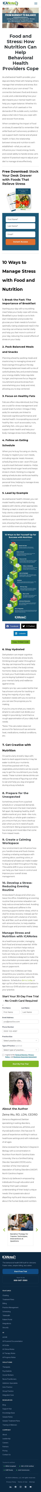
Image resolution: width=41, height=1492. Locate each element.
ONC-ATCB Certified (27, 1466)
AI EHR (5, 1337)
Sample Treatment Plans (11, 1421)
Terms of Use (22, 1482)
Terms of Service (21, 1055)
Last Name (25, 1008)
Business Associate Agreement (25, 1057)
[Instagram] (20, 1487)
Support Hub (7, 1409)
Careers (5, 1443)
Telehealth (6, 1315)
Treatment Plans (8, 1299)
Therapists (6, 1367)
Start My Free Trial (20, 1064)
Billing (5, 1303)
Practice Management (10, 1307)
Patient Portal (7, 1319)
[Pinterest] (25, 1487)
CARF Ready (9, 1470)
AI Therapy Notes (9, 1353)
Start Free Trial (20, 1271)
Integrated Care (8, 1395)
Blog (4, 1405)
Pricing (5, 1451)
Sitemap (32, 1482)
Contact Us (7, 1455)
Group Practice (8, 1391)
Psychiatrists (7, 1371)
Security (6, 1327)
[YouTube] (30, 1487)
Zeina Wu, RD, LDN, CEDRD (20, 1114)
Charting (6, 1295)
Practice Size (7, 1036)
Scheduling (7, 1311)
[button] (4, 1230)
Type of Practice (12, 1046)
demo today (27, 980)
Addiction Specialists (10, 1383)
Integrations (7, 1323)
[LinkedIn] (10, 1487)
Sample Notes (8, 1417)
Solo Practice (7, 1387)
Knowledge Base (9, 1413)
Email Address (8, 1017)
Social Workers (8, 1375)
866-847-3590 (20, 1279)
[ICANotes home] (10, 1257)
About (5, 1434)
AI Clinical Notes (8, 1349)
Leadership (6, 1439)
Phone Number (8, 1027)
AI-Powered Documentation (13, 1341)
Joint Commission (23, 1470)
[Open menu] (35, 3)
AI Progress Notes (9, 1357)
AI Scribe (6, 1345)
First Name (6, 1008)
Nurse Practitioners (9, 1379)
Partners (6, 1447)
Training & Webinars (10, 1425)
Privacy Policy (11, 1482)
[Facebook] (15, 1487)
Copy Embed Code (21, 642)
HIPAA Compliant (10, 1466)
